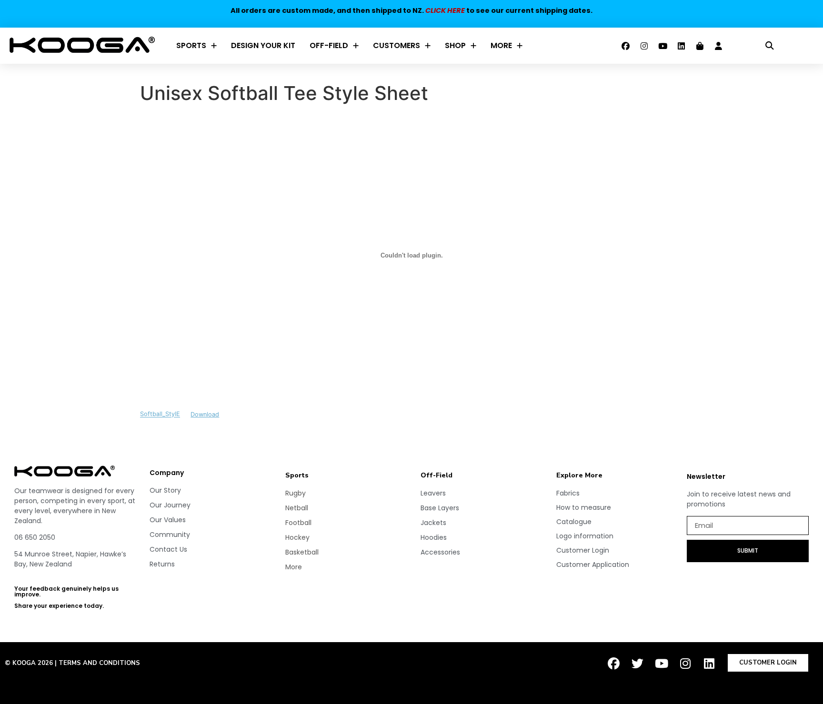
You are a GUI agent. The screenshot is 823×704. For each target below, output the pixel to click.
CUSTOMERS (396, 45)
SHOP (455, 45)
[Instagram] (644, 46)
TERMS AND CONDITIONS (99, 663)
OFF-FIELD (329, 45)
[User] (719, 46)
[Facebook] (626, 46)
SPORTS (191, 45)
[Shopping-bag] (700, 46)
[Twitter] (638, 663)
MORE (501, 45)
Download (205, 414)
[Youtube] (663, 46)
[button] (770, 46)
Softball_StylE (160, 414)
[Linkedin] (681, 46)
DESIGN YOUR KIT (263, 45)
